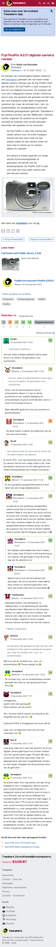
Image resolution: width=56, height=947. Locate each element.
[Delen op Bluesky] (13, 231)
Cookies (6, 895)
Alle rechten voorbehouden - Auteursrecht (22, 940)
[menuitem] (40, 3)
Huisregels (7, 883)
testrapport (12, 79)
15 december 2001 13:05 (33, 674)
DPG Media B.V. (36, 937)
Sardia (13, 339)
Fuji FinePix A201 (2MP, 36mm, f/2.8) (21, 253)
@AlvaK (15, 480)
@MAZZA (16, 674)
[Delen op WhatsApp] (18, 231)
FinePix (6, 304)
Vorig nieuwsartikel (13, 239)
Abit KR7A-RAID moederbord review (22, 847)
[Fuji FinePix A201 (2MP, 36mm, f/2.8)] (10, 264)
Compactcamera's (25, 299)
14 (44, 70)
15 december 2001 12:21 (21, 778)
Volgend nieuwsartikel (41, 239)
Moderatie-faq (26, 316)
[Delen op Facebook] (3, 231)
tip (38, 223)
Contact (6, 879)
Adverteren (8, 875)
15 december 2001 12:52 (21, 342)
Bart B (13, 740)
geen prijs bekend (30, 258)
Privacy (6, 891)
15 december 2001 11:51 (21, 696)
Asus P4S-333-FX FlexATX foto (20, 843)
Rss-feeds (11, 919)
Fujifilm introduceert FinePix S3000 (34, 280)
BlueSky (10, 907)
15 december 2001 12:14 (21, 743)
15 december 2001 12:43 (21, 639)
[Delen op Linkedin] (8, 231)
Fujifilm (41, 299)
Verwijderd (21, 223)
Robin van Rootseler (27, 64)
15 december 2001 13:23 (32, 598)
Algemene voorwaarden (14, 887)
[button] (3, 3)
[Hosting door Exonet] (14, 862)
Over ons (17, 879)
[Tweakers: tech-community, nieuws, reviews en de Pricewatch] (16, 3)
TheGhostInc (18, 595)
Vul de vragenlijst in (14, 29)
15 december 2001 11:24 (32, 480)
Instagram (11, 915)
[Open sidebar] (54, 9)
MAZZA (14, 635)
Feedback (16, 70)
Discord (10, 923)
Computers (8, 299)
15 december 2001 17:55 (33, 371)
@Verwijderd (18, 423)
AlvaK (13, 441)
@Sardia (15, 371)
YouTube (10, 911)
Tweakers (7, 937)
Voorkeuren (19, 895)
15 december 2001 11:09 (21, 444)
